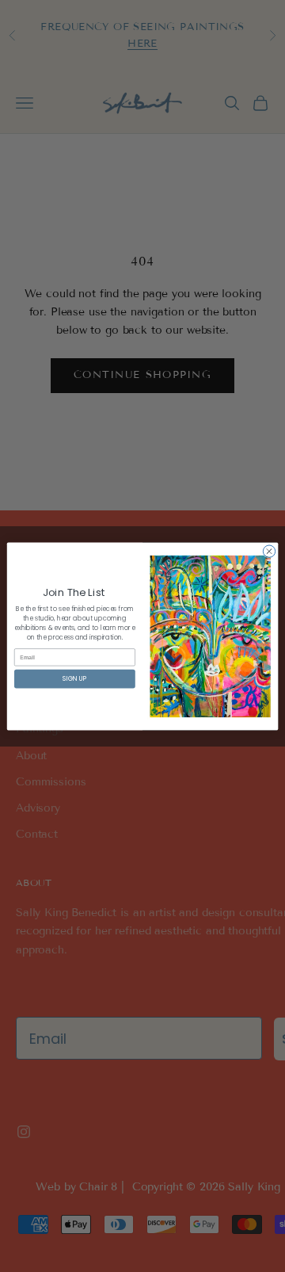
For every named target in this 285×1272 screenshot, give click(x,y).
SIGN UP (74, 678)
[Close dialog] (269, 550)
